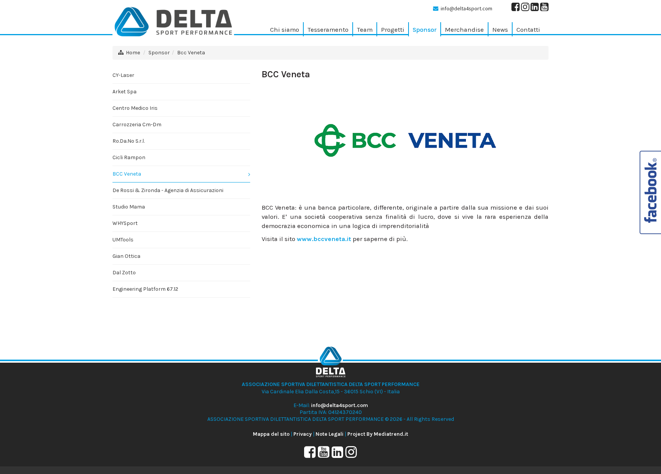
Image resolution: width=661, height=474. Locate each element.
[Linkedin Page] (535, 8)
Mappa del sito (271, 434)
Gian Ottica (126, 256)
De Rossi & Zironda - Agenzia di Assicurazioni (167, 190)
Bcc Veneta (191, 52)
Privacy (302, 434)
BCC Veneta (126, 174)
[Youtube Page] (544, 8)
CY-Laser (123, 75)
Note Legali (330, 434)
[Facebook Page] (515, 8)
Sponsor (159, 52)
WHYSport (125, 223)
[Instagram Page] (525, 8)
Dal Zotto (124, 272)
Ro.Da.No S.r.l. (128, 141)
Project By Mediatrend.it (377, 434)
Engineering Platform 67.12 (145, 289)
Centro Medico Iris (135, 108)
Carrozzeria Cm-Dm (136, 124)
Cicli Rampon (128, 157)
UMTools (123, 239)
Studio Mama (128, 207)
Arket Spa (124, 91)
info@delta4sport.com (466, 8)
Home (133, 52)
